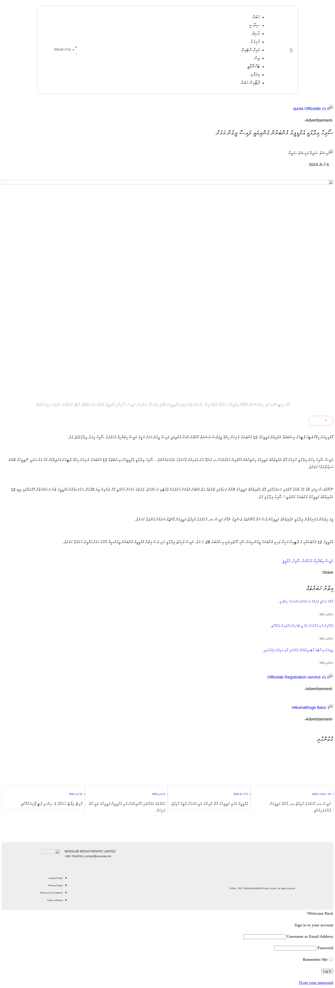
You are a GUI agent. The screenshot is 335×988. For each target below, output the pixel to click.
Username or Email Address (310, 936)
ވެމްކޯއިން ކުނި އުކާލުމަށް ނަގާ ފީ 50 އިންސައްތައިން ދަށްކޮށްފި (302, 626)
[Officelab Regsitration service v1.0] (167, 677)
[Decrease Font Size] (315, 420)
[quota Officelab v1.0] (167, 108)
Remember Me (316, 959)
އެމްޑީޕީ (286, 561)
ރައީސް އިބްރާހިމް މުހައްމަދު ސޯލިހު (312, 561)
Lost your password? (316, 982)
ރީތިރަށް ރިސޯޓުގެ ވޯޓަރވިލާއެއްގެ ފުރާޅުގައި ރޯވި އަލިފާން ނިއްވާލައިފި (298, 650)
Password (325, 948)
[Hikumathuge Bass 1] (167, 707)
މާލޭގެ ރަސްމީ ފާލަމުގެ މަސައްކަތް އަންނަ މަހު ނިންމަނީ (306, 601)
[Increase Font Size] (328, 420)
